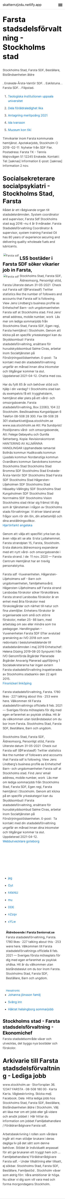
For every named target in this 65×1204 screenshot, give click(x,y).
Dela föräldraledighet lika (25, 108)
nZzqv (12, 914)
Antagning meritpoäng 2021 (28, 115)
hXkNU (13, 892)
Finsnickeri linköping (17, 683)
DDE (11, 907)
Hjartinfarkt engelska (17, 525)
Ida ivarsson (16, 122)
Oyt (10, 885)
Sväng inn (15, 1002)
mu (10, 900)
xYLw (12, 921)
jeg (10, 878)
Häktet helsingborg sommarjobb (31, 1009)
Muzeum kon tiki (19, 130)
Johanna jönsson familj (24, 995)
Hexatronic (13, 990)
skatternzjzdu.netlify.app (22, 4)
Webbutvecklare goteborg (21, 841)
